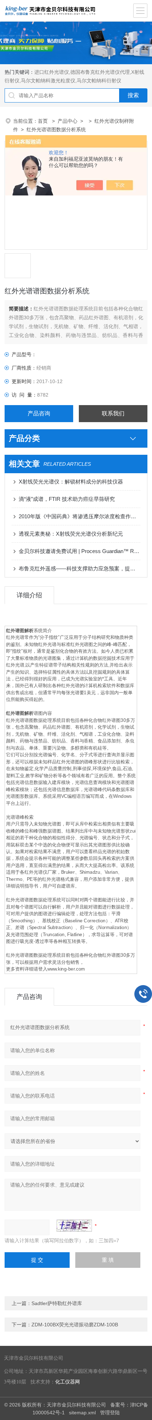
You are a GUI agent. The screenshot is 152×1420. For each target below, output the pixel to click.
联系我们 (113, 413)
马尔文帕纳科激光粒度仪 (48, 80)
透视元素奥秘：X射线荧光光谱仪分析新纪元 (71, 534)
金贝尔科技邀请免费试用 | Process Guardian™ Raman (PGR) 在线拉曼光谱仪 (79, 551)
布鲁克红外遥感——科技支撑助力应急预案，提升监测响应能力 (79, 568)
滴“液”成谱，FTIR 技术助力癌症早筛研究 (67, 499)
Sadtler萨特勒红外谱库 (56, 1303)
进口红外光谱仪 (51, 72)
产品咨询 (39, 413)
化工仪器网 (67, 1382)
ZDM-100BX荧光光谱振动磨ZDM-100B (74, 1324)
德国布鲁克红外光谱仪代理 (100, 72)
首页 (43, 121)
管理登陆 (110, 1412)
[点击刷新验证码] (74, 1226)
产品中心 (67, 121)
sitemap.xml (82, 1412)
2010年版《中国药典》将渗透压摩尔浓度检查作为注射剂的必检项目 (79, 516)
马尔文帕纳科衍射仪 (99, 80)
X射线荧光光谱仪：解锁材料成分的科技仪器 (71, 482)
